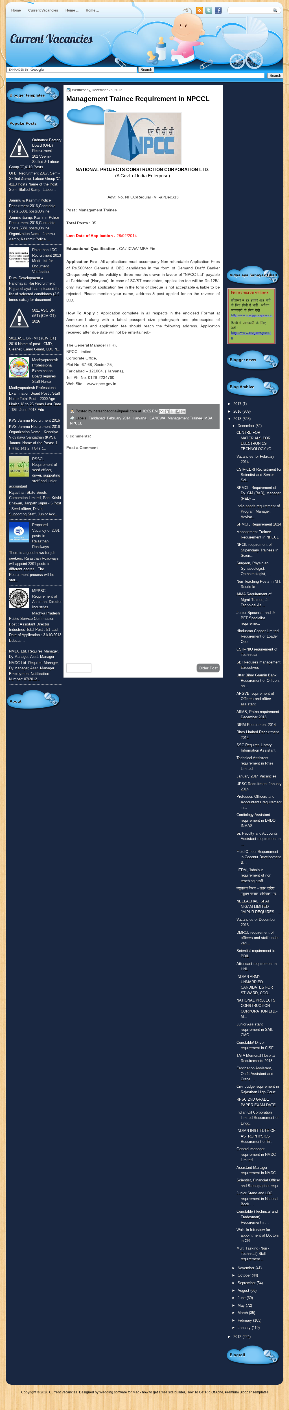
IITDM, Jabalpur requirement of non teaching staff (254, 875)
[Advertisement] (143, 614)
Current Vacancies (43, 10)
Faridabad (97, 418)
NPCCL (76, 423)
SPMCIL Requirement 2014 (259, 524)
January (245, 1328)
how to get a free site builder (163, 1392)
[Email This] (161, 411)
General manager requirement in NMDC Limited (256, 1154)
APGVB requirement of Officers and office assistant (255, 699)
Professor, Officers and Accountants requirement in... (259, 802)
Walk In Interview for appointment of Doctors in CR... (258, 1235)
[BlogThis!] (167, 411)
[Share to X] (172, 411)
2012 (237, 1337)
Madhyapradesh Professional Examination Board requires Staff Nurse (45, 371)
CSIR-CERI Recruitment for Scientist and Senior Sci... (259, 474)
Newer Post (79, 668)
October (245, 1275)
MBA (208, 418)
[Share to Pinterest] (183, 411)
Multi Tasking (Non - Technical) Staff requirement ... (253, 1253)
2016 (237, 411)
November (246, 1268)
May (242, 1305)
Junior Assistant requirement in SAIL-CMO (255, 1029)
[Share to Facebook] (177, 411)
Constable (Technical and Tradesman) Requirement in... (257, 1216)
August (244, 1290)
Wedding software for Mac (119, 1392)
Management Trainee (185, 418)
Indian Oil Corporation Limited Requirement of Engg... (258, 1117)
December (246, 426)
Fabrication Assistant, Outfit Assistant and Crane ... (255, 1073)
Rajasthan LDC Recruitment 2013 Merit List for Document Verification (46, 261)
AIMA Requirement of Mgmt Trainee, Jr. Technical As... (254, 599)
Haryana (139, 418)
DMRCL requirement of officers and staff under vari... (258, 938)
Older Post (208, 668)
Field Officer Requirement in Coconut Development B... (259, 857)
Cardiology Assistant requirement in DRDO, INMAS (257, 820)
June (242, 1298)
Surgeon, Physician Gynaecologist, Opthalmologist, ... (254, 568)
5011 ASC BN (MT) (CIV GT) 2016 (44, 315)
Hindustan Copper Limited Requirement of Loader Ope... (258, 636)
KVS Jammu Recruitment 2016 (34, 420)
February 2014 (118, 418)
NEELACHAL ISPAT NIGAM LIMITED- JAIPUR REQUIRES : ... (259, 906)
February (245, 1320)
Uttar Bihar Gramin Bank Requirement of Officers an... (258, 680)
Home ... (71, 10)
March (243, 1313)
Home (16, 10)
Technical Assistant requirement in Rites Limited (255, 763)
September (247, 1283)
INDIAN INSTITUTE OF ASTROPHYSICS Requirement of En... (256, 1136)
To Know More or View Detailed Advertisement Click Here (135, 396)
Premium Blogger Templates (246, 1392)
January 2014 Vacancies (257, 776)
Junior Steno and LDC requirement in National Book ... (257, 1198)
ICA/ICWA (156, 418)
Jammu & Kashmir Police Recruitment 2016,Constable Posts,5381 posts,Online (32, 205)
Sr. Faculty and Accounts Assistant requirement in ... (259, 838)
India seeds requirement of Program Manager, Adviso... (258, 511)
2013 (237, 419)
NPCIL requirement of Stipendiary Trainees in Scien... (257, 550)
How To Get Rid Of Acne (205, 1392)
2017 (237, 404)
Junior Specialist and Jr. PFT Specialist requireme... (256, 618)
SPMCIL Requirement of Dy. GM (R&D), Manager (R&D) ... (259, 493)
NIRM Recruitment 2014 (256, 725)
